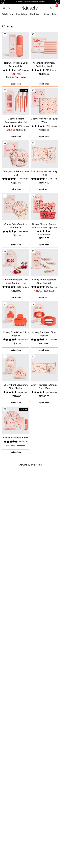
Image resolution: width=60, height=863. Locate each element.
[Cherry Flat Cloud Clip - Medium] (44, 314)
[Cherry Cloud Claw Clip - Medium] (15, 314)
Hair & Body (35, 14)
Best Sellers (21, 14)
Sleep (46, 14)
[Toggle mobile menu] (4, 8)
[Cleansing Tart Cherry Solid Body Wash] (44, 45)
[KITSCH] (30, 7)
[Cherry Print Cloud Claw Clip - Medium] (15, 367)
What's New (7, 14)
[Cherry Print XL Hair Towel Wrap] (44, 101)
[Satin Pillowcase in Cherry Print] (44, 154)
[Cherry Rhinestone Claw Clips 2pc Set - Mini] (15, 262)
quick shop (16, 84)
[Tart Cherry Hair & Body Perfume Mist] (15, 45)
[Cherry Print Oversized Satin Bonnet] (15, 206)
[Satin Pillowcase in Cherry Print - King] (44, 367)
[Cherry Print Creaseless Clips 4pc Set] (44, 262)
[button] (5, 34)
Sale (54, 14)
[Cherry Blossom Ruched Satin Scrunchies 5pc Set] (44, 206)
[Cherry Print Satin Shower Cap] (15, 154)
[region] (30, 1)
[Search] (9, 8)
